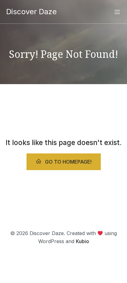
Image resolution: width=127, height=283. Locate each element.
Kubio (82, 241)
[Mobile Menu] (117, 11)
